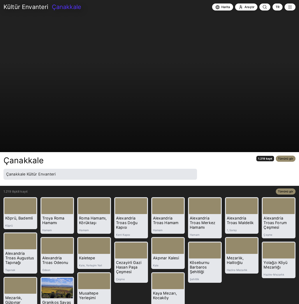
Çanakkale (24, 160)
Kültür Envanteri (26, 7)
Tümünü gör (285, 158)
